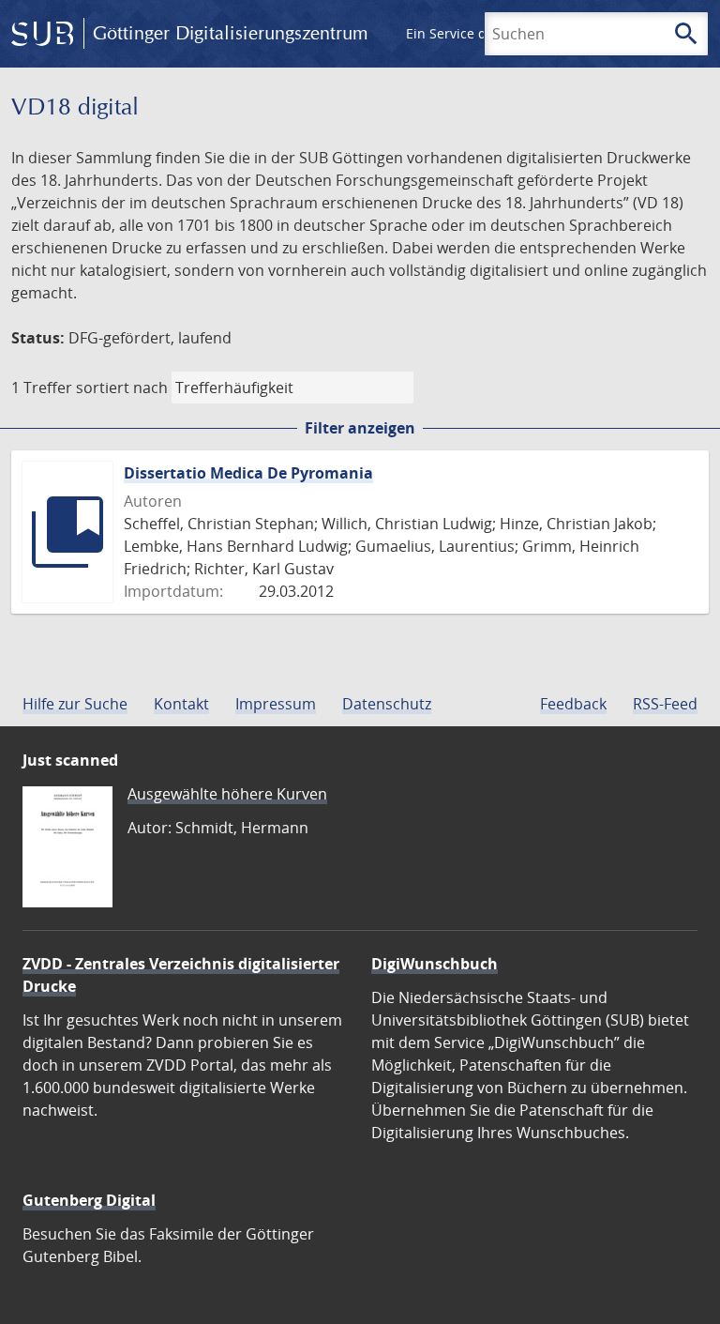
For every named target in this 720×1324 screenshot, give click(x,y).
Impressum (275, 703)
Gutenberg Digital (89, 1200)
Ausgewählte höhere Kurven (227, 794)
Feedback (573, 703)
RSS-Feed (665, 703)
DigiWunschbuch (434, 963)
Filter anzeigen (360, 428)
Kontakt (181, 703)
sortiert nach (122, 387)
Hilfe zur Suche (75, 703)
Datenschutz (386, 703)
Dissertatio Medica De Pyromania (248, 473)
